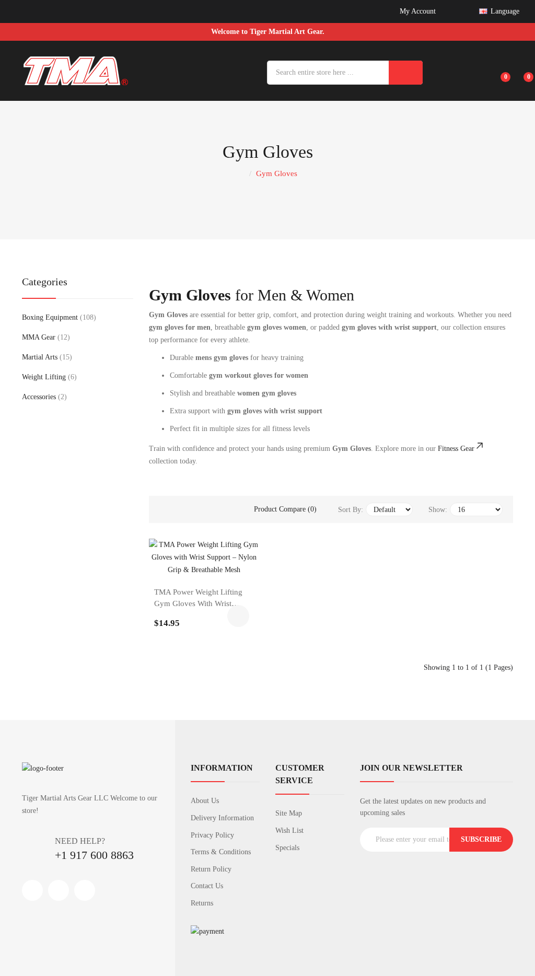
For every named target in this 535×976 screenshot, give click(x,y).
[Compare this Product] (204, 565)
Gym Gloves (276, 173)
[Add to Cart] (238, 616)
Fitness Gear (456, 448)
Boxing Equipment (58, 317)
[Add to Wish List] (177, 565)
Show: (437, 510)
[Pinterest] (84, 890)
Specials (287, 848)
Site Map (288, 813)
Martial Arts (45, 357)
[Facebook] (32, 890)
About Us (205, 801)
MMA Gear (44, 337)
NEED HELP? (80, 840)
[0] (498, 71)
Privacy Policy (212, 835)
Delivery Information (222, 818)
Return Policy (211, 869)
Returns (202, 903)
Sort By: (350, 510)
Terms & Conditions (221, 852)
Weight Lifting (48, 377)
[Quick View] (232, 565)
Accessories (43, 397)
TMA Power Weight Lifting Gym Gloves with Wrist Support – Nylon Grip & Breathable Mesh (198, 599)
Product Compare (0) (285, 509)
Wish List (289, 830)
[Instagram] (58, 890)
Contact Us (207, 886)
